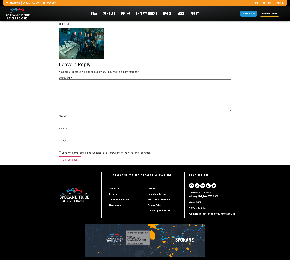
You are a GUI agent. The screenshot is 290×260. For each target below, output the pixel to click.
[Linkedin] (208, 185)
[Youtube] (202, 185)
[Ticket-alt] (270, 3)
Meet (181, 13)
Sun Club (109, 13)
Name (63, 116)
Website (63, 140)
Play (94, 13)
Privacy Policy (155, 205)
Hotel (167, 13)
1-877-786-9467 (197, 208)
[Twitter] (213, 185)
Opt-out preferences (159, 211)
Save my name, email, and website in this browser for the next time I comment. (107, 152)
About (195, 13)
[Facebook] (257, 3)
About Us (114, 189)
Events (113, 194)
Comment (65, 78)
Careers (280, 3)
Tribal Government (119, 200)
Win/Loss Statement (159, 200)
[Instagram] (263, 3)
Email (63, 128)
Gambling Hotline (157, 194)
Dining (125, 13)
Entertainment (146, 13)
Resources (115, 205)
